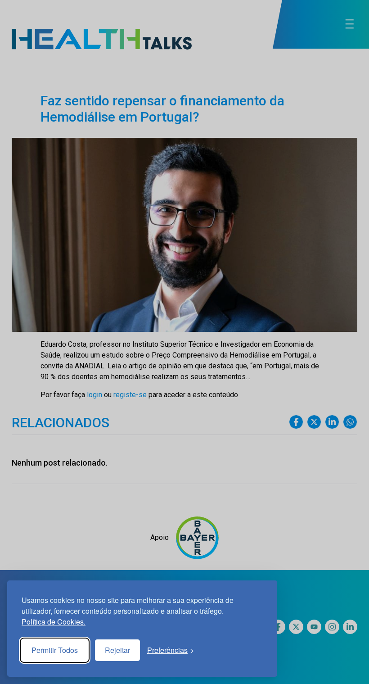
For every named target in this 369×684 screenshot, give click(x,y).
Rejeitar (117, 650)
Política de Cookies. (54, 621)
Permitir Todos (55, 650)
